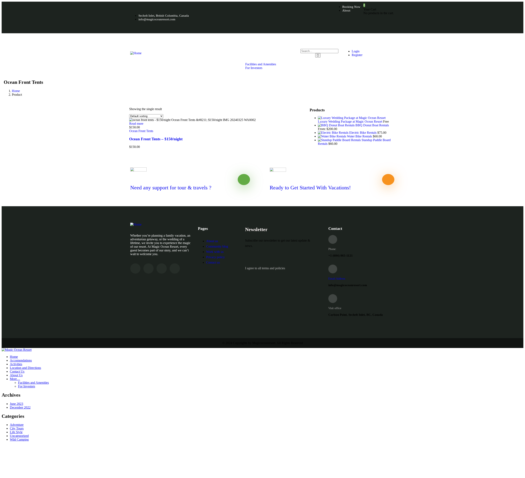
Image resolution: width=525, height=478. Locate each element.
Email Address (336, 278)
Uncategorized (19, 436)
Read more (136, 123)
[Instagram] (368, 24)
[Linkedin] (175, 268)
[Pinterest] (382, 24)
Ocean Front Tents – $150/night (156, 139)
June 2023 (16, 403)
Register (357, 55)
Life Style (16, 432)
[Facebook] (341, 24)
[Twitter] (354, 24)
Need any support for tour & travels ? (170, 188)
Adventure (17, 424)
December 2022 (20, 407)
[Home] (136, 53)
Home (16, 91)
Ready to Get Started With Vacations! (310, 188)
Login (356, 51)
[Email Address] (332, 269)
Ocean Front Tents (141, 131)
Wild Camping (19, 439)
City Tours (17, 428)
